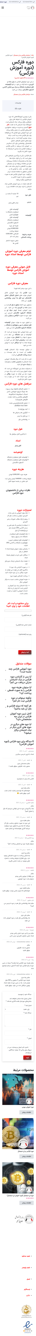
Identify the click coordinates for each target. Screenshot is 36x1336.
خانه (32, 55)
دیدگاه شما (27, 1013)
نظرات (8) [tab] (18, 108)
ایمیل (29, 1038)
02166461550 (19, 1275)
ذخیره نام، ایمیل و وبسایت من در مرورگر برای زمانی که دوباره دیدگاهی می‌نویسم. (19, 1050)
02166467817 (8, 1275)
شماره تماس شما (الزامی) (23, 625)
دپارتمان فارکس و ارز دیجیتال (21, 55)
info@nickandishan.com (21, 1282)
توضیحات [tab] (18, 103)
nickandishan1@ (24, 1292)
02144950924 (25, 1264)
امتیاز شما (27, 1005)
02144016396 (13, 1264)
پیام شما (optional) (25, 634)
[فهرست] (2, 7)
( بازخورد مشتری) (20, 78)
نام (29, 1029)
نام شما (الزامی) (26, 615)
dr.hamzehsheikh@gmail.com (19, 1286)
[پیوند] (30, 8)
